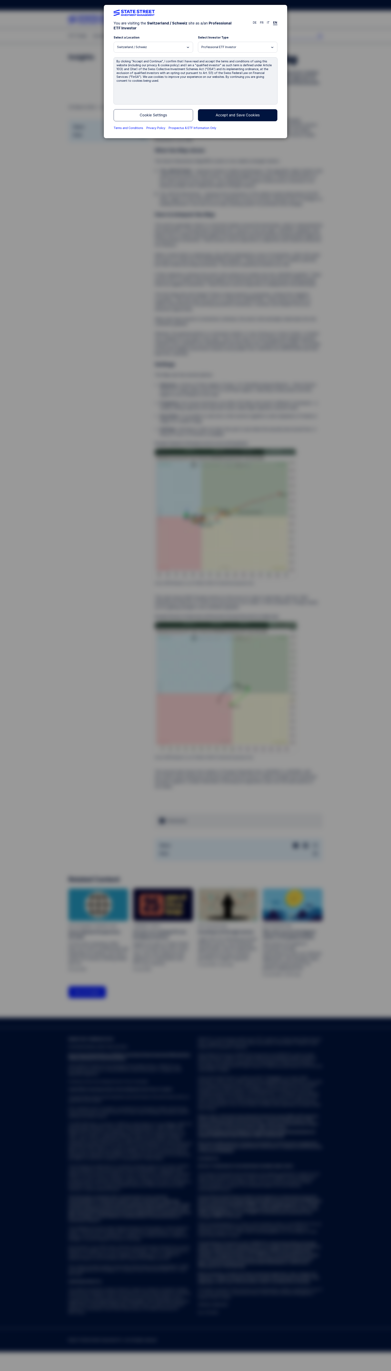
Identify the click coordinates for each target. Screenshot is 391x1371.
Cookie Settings (153, 115)
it (268, 22)
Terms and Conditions (128, 128)
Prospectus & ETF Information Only (192, 128)
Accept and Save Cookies (238, 115)
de (255, 22)
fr (262, 22)
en (275, 22)
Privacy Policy (155, 128)
